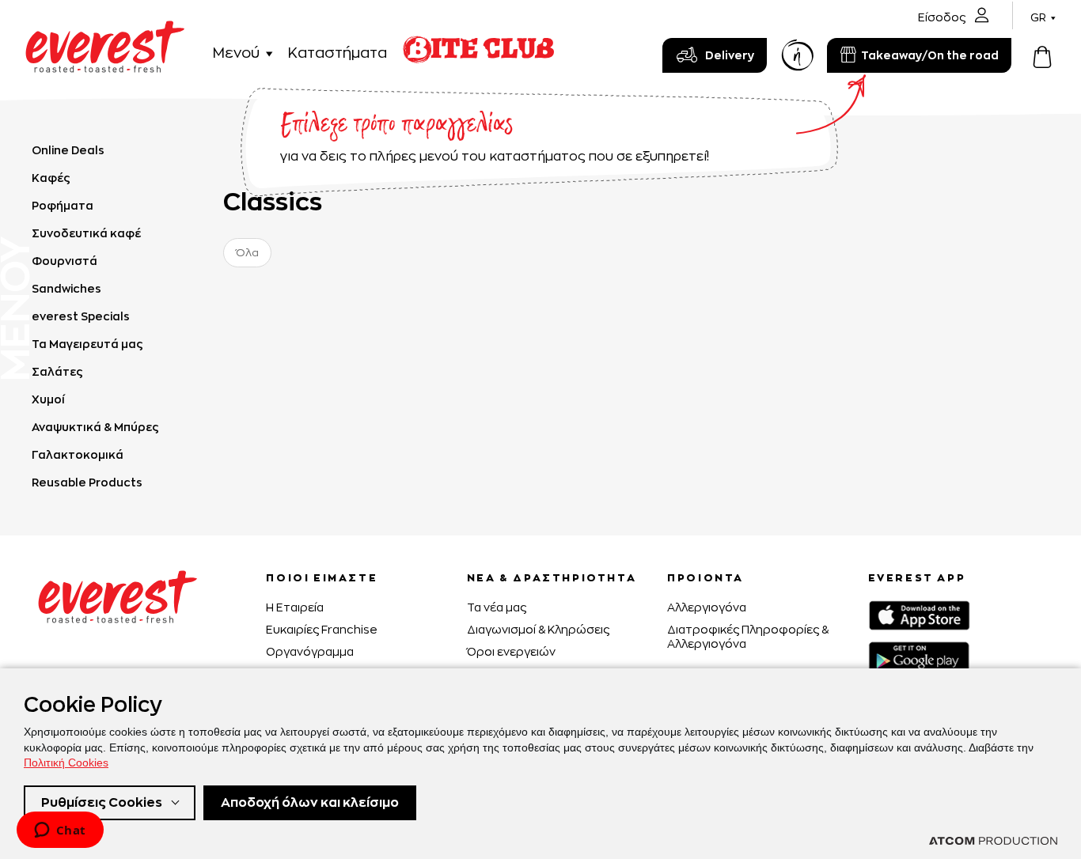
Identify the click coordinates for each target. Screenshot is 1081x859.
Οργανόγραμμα (310, 651)
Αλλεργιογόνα (706, 607)
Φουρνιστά (64, 261)
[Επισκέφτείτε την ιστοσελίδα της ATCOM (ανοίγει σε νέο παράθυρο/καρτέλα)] (993, 840)
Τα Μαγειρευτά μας (87, 344)
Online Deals (68, 150)
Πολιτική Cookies (66, 762)
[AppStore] (919, 615)
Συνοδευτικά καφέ (86, 233)
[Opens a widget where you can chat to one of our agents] (60, 831)
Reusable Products (87, 482)
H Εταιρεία (295, 607)
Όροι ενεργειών (511, 651)
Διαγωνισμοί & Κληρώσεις (538, 629)
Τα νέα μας (496, 607)
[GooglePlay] (918, 656)
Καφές (51, 178)
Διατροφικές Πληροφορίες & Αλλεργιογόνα (748, 636)
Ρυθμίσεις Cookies (101, 802)
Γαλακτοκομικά (77, 454)
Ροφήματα (62, 205)
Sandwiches (66, 288)
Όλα (247, 252)
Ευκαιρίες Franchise (321, 629)
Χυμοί (48, 399)
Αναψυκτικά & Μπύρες (95, 427)
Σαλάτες (57, 371)
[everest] (104, 29)
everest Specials (81, 316)
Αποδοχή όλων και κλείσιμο (310, 802)
